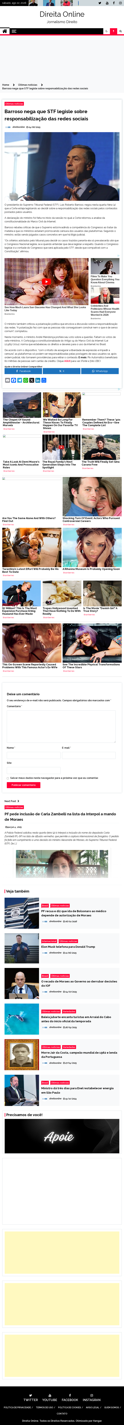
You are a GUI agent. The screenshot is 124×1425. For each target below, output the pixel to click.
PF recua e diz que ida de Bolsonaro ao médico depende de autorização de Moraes (73, 913)
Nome (11, 747)
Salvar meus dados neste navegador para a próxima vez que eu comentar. (54, 778)
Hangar (97, 1420)
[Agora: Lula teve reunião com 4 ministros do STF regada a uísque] (70, 4)
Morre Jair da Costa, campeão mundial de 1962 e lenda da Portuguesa (79, 1054)
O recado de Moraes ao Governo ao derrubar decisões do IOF (79, 983)
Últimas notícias (14, 103)
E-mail (66, 747)
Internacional (49, 941)
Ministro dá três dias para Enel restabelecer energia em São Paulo (77, 1090)
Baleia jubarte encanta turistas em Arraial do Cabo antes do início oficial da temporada (76, 1019)
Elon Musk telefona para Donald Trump (68, 946)
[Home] (5, 31)
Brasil (45, 905)
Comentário (14, 706)
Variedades (69, 1011)
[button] (106, 31)
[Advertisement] (62, 60)
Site (9, 762)
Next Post (10, 801)
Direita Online (62, 14)
